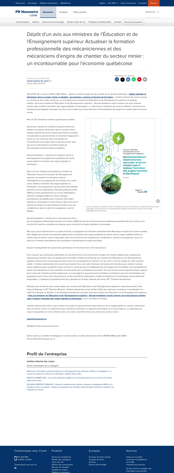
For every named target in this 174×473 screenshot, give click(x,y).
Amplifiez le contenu (60, 469)
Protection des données (135, 464)
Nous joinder (80, 12)
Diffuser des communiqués (62, 464)
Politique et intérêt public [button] (100, 21)
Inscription (143, 3)
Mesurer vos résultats (60, 467)
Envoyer (154, 3)
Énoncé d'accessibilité (97, 464)
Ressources (20, 3)
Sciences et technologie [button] (53, 21)
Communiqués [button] (22, 21)
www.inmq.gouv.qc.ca (37, 318)
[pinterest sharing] (139, 79)
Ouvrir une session (128, 3)
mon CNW (130, 462)
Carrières (92, 462)
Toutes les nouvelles (134, 457)
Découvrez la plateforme (61, 457)
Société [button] (118, 21)
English (102, 3)
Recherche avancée (133, 22)
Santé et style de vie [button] (76, 21)
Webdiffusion (66, 3)
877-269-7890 (22, 457)
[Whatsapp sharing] (134, 79)
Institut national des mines (41, 361)
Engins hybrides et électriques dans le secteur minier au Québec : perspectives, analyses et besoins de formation (86, 96)
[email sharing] (145, 79)
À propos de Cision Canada (99, 457)
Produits (63, 12)
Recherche (150, 11)
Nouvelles (48, 12)
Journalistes (32, 3)
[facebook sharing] (117, 79)
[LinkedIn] (15, 468)
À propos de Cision (96, 459)
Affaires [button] (35, 21)
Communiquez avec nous (24, 464)
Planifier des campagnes (61, 459)
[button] (123, 160)
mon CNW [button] (112, 3)
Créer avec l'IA (57, 462)
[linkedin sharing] (128, 79)
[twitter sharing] (122, 79)
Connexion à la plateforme (136, 459)
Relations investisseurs (49, 3)
